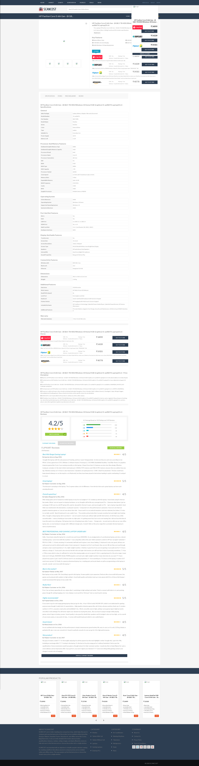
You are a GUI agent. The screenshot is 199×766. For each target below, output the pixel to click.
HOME (128, 16)
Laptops (94, 743)
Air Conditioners (118, 732)
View (53, 716)
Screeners (71, 2)
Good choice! (47, 622)
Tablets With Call (97, 736)
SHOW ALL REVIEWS (116, 447)
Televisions (116, 740)
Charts (60, 2)
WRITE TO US (145, 2)
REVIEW (81, 96)
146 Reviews (45, 450)
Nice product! (47, 635)
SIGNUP (153, 2)
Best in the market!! (49, 569)
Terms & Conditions (140, 743)
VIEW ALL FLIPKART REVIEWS (84, 655)
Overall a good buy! (49, 494)
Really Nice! (46, 585)
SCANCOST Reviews (67, 443)
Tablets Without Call (98, 740)
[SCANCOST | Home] (48, 9)
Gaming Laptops (97, 747)
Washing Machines (118, 736)
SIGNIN (158, 2)
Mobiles (82, 2)
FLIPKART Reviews (48, 443)
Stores (96, 51)
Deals (91, 2)
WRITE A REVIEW (54, 434)
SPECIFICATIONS (50, 96)
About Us (137, 732)
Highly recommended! (50, 598)
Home (42, 2)
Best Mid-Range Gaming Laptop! (54, 454)
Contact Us (137, 736)
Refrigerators (117, 743)
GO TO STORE (149, 56)
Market (51, 2)
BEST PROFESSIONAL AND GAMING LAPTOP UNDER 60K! (64, 531)
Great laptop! (47, 481)
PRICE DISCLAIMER (70, 96)
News (99, 2)
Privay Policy (138, 740)
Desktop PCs (96, 751)
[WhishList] (86, 23)
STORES (60, 96)
